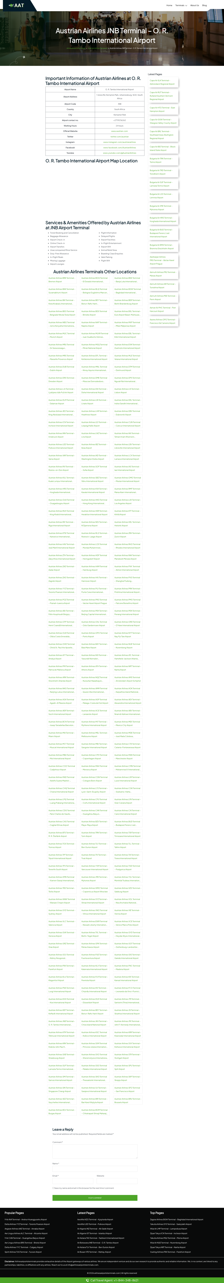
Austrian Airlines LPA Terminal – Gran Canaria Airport (127, 801)
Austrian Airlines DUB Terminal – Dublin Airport (61, 368)
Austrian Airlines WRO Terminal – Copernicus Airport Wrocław (94, 890)
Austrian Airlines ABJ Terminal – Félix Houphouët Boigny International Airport (62, 613)
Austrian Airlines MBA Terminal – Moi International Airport (61, 757)
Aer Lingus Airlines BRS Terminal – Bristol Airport (25, 1242)
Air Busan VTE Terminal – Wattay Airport (94, 1252)
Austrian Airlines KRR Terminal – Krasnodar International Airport (127, 1034)
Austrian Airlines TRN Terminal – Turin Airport (94, 834)
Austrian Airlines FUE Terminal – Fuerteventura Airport (94, 956)
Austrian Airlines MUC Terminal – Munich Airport (62, 335)
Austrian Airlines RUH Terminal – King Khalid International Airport (61, 513)
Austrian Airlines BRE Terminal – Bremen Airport (62, 280)
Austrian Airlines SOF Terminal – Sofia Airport (94, 468)
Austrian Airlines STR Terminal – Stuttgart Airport (127, 1056)
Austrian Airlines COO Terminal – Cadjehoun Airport (62, 768)
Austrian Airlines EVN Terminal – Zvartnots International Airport (127, 346)
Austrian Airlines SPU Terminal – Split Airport (127, 1067)
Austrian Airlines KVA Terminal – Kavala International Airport (94, 490)
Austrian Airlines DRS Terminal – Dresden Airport (62, 380)
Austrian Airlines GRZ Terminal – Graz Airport (62, 945)
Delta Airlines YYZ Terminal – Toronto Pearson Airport (27, 1224)
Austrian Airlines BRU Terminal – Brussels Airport (127, 1101)
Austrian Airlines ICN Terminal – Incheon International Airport (62, 424)
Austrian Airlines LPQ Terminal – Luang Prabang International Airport (62, 801)
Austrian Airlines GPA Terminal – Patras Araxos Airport (94, 945)
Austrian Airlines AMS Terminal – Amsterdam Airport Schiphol (127, 679)
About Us (194, 5)
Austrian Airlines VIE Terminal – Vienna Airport (127, 912)
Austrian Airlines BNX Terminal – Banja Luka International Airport (127, 280)
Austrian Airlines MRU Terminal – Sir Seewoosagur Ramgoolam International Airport (61, 346)
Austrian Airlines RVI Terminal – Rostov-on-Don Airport (61, 468)
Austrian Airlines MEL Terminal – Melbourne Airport (94, 734)
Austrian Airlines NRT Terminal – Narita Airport (127, 668)
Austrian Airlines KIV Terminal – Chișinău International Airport (94, 990)
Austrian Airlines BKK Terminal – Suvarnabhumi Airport (62, 291)
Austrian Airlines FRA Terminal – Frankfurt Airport (62, 967)
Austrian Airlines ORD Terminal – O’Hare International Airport (127, 624)
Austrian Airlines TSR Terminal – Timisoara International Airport (127, 834)
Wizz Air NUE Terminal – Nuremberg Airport (168, 1242)
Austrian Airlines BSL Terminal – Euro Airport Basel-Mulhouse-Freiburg (127, 313)
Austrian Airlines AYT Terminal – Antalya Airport (62, 657)
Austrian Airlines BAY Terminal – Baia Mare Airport (94, 646)
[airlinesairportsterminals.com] (16, 5)
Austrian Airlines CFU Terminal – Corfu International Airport (94, 801)
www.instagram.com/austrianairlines (119, 142)
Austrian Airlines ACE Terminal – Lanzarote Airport (94, 712)
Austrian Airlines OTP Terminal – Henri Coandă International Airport (62, 624)
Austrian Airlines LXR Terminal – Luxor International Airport (127, 779)
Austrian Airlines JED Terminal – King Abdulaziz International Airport (62, 413)
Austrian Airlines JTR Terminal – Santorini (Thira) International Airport (127, 1001)
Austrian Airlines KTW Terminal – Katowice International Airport (61, 535)
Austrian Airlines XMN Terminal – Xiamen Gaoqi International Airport (61, 879)
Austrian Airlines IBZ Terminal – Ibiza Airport (94, 446)
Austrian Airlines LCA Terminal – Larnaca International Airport (127, 457)
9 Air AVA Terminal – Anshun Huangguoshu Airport (26, 1219)
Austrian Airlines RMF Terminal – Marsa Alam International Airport (127, 490)
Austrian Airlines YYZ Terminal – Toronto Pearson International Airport (62, 590)
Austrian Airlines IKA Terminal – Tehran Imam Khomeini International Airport (127, 435)
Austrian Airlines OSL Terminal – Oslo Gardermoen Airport (94, 624)
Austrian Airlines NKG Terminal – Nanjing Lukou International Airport (61, 690)
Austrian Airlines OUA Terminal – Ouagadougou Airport (61, 502)
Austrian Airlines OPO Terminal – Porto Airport (94, 635)
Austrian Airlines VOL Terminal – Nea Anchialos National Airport (127, 901)
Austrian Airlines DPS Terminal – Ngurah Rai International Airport (127, 380)
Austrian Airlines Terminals (97, 48)
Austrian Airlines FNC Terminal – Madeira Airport (127, 967)
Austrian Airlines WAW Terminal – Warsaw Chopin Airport (62, 901)
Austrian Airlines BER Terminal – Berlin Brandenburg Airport (127, 302)
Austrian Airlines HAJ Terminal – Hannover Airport (94, 579)
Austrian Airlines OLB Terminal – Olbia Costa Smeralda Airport (61, 635)
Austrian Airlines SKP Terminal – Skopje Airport (127, 1078)
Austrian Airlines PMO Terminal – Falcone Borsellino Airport (127, 601)
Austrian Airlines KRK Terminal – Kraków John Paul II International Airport (62, 1045)
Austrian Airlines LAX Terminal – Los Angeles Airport (127, 502)
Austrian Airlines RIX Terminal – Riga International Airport (61, 524)
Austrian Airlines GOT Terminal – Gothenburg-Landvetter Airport (127, 945)
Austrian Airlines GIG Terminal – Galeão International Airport (127, 956)
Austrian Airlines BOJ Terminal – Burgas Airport (62, 1112)
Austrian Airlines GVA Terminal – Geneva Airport (62, 934)
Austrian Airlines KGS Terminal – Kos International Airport (61, 1001)
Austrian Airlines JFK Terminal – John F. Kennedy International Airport (127, 1023)
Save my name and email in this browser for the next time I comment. (84, 1188)
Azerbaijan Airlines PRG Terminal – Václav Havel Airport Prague (162, 260)
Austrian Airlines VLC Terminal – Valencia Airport (62, 923)
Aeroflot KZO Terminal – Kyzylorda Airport (95, 1219)
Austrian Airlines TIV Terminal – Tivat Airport (94, 856)
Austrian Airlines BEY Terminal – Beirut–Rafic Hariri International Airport (94, 302)
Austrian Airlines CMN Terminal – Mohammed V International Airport (127, 768)
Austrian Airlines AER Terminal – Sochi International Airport (62, 712)
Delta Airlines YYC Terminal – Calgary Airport (24, 1247)
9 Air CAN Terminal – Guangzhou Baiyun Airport (25, 1238)
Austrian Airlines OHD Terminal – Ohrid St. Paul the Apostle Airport (62, 646)
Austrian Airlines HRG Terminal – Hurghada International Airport (61, 490)
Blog (204, 5)
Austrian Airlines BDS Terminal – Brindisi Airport (94, 313)
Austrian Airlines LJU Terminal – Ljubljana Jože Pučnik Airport (62, 391)
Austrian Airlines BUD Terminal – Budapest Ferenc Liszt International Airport (127, 823)
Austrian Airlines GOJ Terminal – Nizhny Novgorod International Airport (61, 956)
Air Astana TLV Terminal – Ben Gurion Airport (96, 1247)
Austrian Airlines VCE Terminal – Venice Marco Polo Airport (127, 923)
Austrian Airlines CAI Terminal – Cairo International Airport (127, 812)
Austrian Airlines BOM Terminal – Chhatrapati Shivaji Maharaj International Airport (94, 1112)
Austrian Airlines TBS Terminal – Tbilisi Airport (62, 890)
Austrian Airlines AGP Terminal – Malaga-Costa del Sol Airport (94, 701)
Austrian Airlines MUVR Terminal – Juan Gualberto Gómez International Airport (94, 335)
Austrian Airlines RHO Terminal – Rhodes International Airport (127, 546)
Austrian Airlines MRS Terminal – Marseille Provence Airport (61, 357)
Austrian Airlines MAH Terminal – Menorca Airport (94, 768)
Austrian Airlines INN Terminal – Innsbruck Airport (62, 435)
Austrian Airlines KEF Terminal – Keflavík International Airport (62, 1012)
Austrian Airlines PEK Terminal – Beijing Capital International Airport (94, 613)
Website (100, 1176)
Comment (57, 1142)
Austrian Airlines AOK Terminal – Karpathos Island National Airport (127, 690)
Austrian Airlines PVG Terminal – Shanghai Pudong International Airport (127, 579)
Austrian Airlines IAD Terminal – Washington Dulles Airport (94, 457)
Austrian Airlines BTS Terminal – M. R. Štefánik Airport (62, 834)
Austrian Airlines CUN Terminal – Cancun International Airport (127, 424)
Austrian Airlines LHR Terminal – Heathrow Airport (94, 413)
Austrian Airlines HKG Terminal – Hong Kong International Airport (94, 502)
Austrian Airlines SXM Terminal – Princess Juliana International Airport (94, 1045)
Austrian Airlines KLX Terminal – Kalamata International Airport (94, 967)
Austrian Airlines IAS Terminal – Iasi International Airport (127, 468)
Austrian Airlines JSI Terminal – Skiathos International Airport (127, 1012)
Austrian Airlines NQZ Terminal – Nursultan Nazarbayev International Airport (94, 679)
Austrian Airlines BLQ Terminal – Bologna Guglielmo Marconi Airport (94, 291)
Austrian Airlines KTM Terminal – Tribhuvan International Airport (62, 1034)
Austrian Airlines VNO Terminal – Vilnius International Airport (94, 912)
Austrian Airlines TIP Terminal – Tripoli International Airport (61, 856)
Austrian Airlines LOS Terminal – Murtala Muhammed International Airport (94, 546)
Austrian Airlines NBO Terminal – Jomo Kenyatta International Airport (62, 324)
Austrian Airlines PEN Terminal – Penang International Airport (127, 612)
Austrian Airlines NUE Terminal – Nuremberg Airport (127, 646)
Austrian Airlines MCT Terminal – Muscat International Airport (61, 746)
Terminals (179, 5)
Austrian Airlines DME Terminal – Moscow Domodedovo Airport (94, 380)
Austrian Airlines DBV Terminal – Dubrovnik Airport (127, 413)
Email (55, 1176)
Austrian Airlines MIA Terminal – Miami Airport (62, 734)
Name (55, 1163)
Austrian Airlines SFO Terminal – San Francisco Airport (127, 1089)
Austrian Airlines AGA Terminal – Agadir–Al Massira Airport (61, 701)
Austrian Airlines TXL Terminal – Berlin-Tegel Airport (94, 934)
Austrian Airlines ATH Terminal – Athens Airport (94, 668)
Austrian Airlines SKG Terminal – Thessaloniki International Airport (94, 1078)
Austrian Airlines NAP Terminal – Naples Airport (94, 324)
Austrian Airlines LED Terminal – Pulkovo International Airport (62, 446)
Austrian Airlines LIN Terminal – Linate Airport (94, 402)
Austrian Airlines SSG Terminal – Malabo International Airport (94, 1067)
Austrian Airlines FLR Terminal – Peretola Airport (94, 979)
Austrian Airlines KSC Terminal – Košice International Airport (94, 1034)
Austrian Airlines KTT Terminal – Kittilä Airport (127, 513)
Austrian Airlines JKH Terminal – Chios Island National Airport (94, 1023)
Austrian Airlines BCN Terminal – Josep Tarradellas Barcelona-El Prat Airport (62, 723)
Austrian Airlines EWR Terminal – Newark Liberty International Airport (94, 923)
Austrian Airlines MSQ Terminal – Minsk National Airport (94, 346)
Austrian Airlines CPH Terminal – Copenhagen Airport (94, 757)
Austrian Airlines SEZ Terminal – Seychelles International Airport (62, 1101)
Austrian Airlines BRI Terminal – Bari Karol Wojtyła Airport (94, 1101)
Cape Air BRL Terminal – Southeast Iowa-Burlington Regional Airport (161, 135)
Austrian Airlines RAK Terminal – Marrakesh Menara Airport (127, 557)
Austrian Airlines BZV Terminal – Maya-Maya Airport (94, 823)
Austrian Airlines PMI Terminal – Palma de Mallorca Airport (62, 668)
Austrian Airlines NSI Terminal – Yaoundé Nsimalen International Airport (94, 657)
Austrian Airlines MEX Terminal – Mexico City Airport (127, 723)
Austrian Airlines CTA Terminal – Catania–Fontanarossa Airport (127, 746)
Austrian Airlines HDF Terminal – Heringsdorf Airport (94, 557)
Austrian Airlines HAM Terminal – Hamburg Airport (94, 568)
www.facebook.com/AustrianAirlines (119, 147)
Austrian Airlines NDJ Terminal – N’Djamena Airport (94, 524)
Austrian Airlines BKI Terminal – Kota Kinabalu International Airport (62, 302)
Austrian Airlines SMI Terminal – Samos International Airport (62, 1078)
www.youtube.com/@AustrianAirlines (119, 153)
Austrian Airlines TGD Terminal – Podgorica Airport (127, 868)
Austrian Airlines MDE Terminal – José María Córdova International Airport (127, 735)
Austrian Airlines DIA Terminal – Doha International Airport (94, 391)
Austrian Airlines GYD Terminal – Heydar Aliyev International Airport (127, 934)
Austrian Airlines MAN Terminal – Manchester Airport (127, 757)
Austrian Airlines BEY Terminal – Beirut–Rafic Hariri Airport (94, 1012)
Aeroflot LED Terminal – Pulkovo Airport (94, 1224)
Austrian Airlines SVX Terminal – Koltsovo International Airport (127, 1045)
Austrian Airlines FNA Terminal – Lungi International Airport (62, 990)
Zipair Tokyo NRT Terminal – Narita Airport (168, 1247)
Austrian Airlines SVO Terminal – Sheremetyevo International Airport (94, 1056)
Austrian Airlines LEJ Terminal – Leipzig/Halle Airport (94, 424)
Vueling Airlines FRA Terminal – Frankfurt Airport (170, 1252)
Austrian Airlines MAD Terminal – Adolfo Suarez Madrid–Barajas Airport (61, 779)
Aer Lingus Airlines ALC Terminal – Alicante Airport (26, 1233)
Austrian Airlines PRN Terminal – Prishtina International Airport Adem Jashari (127, 590)
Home (169, 5)
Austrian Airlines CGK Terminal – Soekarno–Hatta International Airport (127, 790)
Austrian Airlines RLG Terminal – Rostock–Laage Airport (94, 535)
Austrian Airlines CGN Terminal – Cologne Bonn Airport (94, 779)
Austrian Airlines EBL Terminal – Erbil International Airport (127, 335)
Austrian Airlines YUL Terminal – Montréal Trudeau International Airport (127, 879)
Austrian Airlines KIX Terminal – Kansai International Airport (127, 979)
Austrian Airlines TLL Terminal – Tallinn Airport (127, 845)
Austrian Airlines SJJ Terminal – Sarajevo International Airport (94, 1089)
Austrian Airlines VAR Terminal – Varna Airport (62, 457)
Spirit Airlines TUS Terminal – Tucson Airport (23, 1252)
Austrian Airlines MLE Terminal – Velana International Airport (127, 357)
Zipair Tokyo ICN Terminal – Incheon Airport (168, 1233)
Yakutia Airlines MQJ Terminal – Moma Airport (169, 1238)
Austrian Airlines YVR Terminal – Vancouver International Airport (94, 868)
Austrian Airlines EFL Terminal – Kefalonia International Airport (94, 357)
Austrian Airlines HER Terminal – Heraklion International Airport (94, 513)
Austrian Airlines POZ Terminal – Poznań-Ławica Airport (61, 601)
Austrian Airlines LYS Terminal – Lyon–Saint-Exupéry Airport (94, 790)
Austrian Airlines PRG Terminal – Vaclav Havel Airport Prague (94, 601)
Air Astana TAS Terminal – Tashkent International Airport (100, 1238)
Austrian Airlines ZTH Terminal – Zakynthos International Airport (62, 557)
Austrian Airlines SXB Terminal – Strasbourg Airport (62, 1056)
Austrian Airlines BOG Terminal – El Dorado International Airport (94, 280)
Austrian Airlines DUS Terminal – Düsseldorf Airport (94, 1001)
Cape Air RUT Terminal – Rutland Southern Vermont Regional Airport (161, 96)
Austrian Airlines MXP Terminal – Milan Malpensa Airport (127, 324)
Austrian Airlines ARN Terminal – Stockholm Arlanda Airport (62, 679)
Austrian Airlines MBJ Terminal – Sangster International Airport (94, 746)
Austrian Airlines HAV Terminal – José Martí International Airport (62, 546)
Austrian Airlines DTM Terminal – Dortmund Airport (127, 368)
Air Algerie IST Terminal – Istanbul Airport (94, 1233)
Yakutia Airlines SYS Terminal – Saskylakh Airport (171, 1224)
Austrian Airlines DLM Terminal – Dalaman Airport (61, 402)
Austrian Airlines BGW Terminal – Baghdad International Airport (127, 291)
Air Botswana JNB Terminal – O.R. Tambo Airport (98, 1242)
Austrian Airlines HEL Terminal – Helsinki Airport (127, 524)
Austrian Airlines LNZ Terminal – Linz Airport (94, 435)
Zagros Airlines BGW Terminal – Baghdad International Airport (176, 1219)
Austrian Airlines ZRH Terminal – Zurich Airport (127, 535)
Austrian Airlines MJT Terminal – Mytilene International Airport (94, 723)
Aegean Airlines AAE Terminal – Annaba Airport (24, 1228)
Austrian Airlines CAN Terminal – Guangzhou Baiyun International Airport (94, 812)
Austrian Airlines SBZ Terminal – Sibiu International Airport (94, 479)
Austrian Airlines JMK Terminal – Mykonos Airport (94, 879)
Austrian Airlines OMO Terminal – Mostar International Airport (127, 479)
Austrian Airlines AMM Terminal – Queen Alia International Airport (94, 690)
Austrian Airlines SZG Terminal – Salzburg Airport (127, 890)
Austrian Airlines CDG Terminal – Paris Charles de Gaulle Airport (62, 812)
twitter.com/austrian (120, 136)
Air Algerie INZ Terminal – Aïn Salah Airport (95, 1228)
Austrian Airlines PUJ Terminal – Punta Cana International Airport (94, 590)
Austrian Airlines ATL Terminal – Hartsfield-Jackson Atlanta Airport (127, 657)
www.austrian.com (119, 131)
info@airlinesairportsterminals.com (82, 1265)
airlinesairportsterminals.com (107, 1273)
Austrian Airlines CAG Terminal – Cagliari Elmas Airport (61, 823)
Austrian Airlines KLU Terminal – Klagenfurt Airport (62, 979)
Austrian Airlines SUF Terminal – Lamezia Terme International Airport (62, 1067)
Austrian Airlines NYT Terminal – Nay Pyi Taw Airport (127, 635)
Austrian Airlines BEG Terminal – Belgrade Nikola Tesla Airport (62, 313)
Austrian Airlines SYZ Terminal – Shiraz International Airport (94, 901)
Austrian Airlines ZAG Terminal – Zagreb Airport (62, 579)
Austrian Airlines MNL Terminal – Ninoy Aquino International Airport (94, 368)
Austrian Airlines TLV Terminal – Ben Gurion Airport (94, 845)
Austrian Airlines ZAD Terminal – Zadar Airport (62, 568)
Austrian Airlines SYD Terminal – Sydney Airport (62, 912)
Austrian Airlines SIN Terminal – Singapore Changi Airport (62, 1089)
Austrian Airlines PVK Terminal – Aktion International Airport (127, 568)
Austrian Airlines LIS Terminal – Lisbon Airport (127, 391)
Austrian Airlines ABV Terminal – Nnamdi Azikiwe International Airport (127, 712)
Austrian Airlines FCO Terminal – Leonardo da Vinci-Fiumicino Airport (127, 990)
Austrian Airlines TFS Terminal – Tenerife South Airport (62, 868)
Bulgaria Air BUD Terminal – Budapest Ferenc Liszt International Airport (161, 233)
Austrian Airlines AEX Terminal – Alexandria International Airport (127, 701)
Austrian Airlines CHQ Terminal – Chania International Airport (62, 790)
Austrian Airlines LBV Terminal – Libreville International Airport (127, 446)
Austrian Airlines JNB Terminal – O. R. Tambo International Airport (62, 1023)
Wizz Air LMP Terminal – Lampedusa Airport (168, 1228)
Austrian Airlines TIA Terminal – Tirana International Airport (127, 856)
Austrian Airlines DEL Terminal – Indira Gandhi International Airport (127, 402)
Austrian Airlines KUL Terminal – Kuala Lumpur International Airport (62, 479)
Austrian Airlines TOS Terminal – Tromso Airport (62, 845)
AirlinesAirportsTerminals (76, 48)
